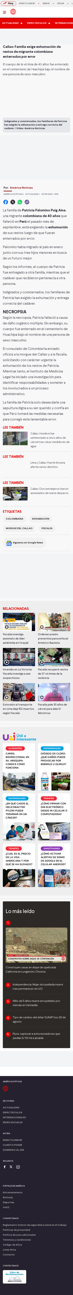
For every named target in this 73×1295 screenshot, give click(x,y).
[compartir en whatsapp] (20, 202)
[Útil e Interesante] (36, 736)
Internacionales (14, 1117)
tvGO (6, 1207)
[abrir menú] (5, 12)
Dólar (60, 3)
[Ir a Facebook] (5, 1167)
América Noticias (21, 187)
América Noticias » (14, 194)
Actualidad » (32, 194)
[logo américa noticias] (13, 11)
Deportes (8, 1202)
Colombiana (14, 519)
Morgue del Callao (19, 528)
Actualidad (11, 1108)
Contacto (9, 1255)
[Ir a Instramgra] (19, 1167)
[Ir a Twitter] (12, 1167)
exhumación (40, 519)
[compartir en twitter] (13, 202)
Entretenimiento (13, 1193)
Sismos (46, 3)
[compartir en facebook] (6, 202)
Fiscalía (46, 528)
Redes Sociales (13, 1122)
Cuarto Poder (12, 1145)
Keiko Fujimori (27, 3)
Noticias (8, 1197)
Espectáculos (12, 1113)
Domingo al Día (13, 1150)
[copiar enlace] (27, 202)
